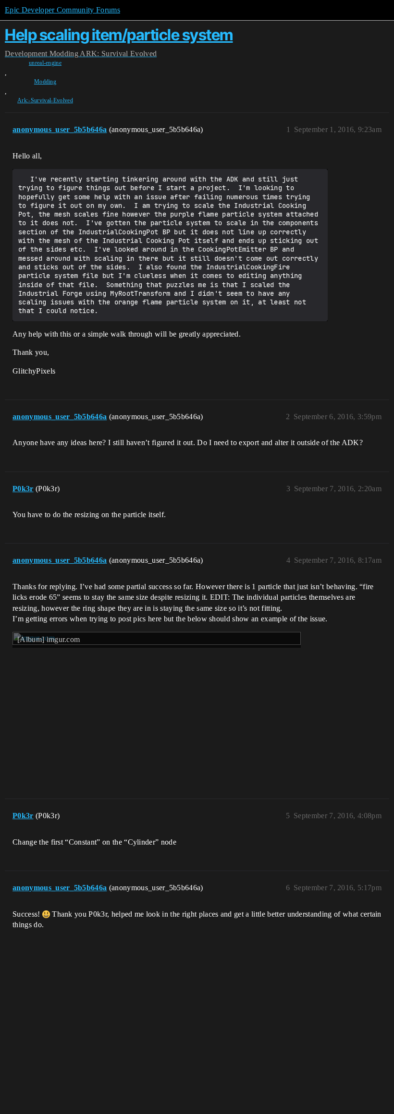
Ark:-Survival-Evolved (45, 100)
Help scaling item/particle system (119, 34)
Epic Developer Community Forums (62, 10)
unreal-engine (45, 63)
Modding (45, 81)
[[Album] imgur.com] (156, 707)
